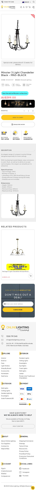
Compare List (5, 476)
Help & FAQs (5, 448)
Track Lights (23, 368)
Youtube (25, 475)
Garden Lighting (6, 393)
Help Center (18, 426)
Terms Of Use (23, 446)
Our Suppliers (5, 443)
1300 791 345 (9, 2)
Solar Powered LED (7, 398)
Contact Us (5, 446)
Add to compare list (13, 85)
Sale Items (4, 376)
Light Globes (5, 366)
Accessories (5, 371)
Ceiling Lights (23, 360)
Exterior (4, 360)
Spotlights (22, 366)
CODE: (3, 80)
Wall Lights (22, 371)
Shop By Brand (6, 368)
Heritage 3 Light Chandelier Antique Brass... (16, 271)
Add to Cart (18, 117)
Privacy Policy (24, 451)
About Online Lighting (8, 441)
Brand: (17, 80)
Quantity (4, 110)
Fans (2, 363)
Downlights (23, 363)
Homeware (4, 373)
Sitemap (22, 443)
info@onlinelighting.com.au (15, 340)
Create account (6, 471)
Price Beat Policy (24, 454)
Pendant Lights (24, 358)
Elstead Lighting (26, 80)
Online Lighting (8, 7)
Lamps (21, 373)
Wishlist (3, 473)
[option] (18, 255)
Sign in (3, 468)
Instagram (26, 472)
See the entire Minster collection (14, 93)
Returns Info (23, 448)
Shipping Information (26, 441)
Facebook (25, 468)
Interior (3, 358)
